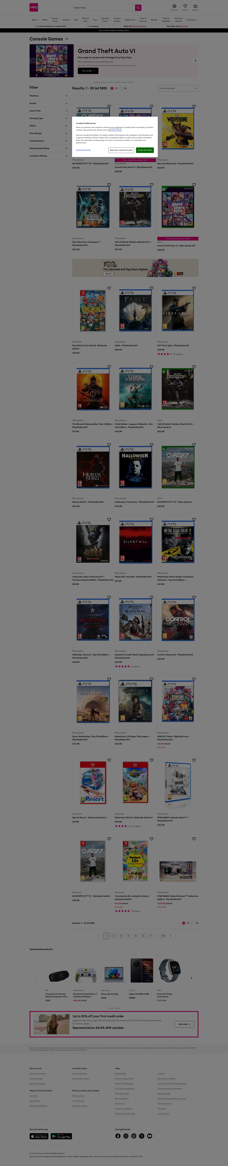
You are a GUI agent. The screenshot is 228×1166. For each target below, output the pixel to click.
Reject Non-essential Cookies (121, 150)
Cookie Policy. (115, 130)
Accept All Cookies (145, 150)
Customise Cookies (83, 150)
